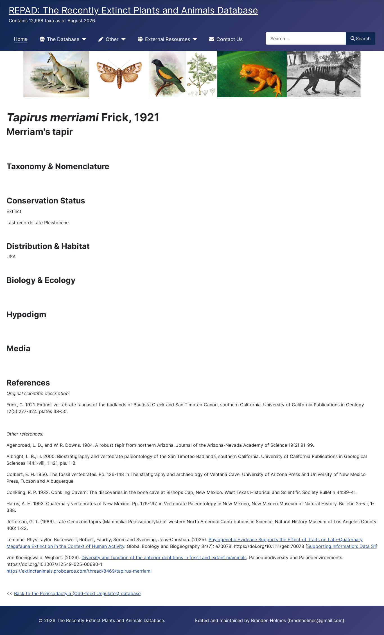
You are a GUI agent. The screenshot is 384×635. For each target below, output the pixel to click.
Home (21, 39)
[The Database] (82, 39)
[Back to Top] (374, 625)
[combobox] (306, 38)
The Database (63, 39)
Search (363, 38)
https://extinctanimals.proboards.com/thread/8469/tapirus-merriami (79, 571)
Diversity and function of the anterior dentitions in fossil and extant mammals (164, 557)
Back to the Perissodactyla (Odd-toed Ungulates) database (77, 593)
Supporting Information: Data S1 (341, 546)
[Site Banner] (192, 74)
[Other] (122, 39)
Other (112, 39)
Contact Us (229, 39)
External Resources (167, 39)
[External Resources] (193, 39)
